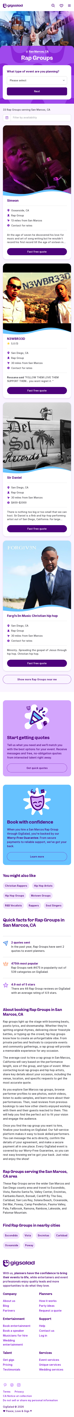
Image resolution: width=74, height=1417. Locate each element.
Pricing (7, 1364)
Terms (6, 1391)
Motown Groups (41, 895)
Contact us (46, 1330)
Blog (6, 1305)
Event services (49, 1360)
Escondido (11, 1235)
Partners (9, 1310)
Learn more (37, 856)
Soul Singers (53, 905)
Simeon (13, 200)
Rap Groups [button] (37, 58)
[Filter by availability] (41, 117)
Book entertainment (16, 1326)
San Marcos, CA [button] (39, 51)
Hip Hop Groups (14, 895)
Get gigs (8, 1360)
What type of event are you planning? (33, 71)
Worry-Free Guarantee (22, 837)
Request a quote (50, 1310)
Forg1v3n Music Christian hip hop (32, 616)
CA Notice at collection (17, 1395)
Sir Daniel (14, 477)
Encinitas (43, 1235)
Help (42, 1326)
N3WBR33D (16, 339)
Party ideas (47, 1305)
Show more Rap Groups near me (37, 679)
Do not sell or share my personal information (30, 1400)
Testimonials (11, 1369)
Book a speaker (13, 1330)
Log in (43, 1335)
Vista (28, 1235)
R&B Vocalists (13, 905)
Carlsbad (61, 1235)
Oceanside (11, 1245)
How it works (48, 1301)
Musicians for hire (15, 1335)
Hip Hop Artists (43, 885)
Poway (29, 1245)
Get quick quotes (37, 767)
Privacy (19, 1391)
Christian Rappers (16, 885)
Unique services (50, 1364)
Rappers (34, 905)
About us (9, 1301)
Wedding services (51, 1369)
